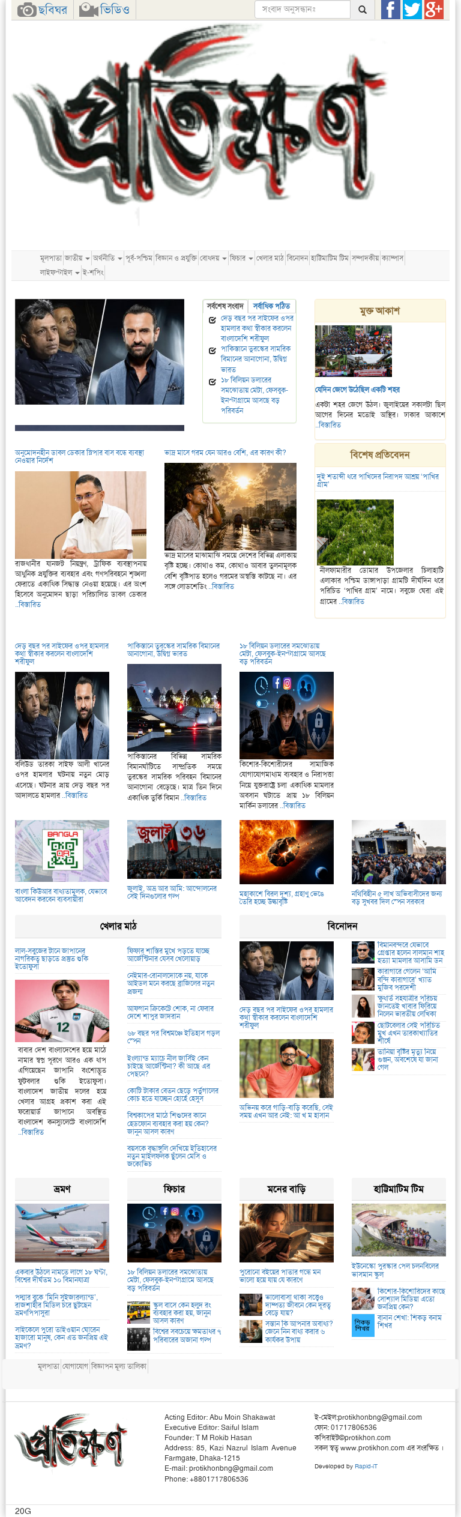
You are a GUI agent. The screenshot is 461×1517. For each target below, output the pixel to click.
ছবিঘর (52, 9)
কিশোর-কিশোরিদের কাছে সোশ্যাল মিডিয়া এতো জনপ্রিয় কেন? (411, 1299)
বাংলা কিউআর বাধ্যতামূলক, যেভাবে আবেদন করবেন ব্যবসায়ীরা (61, 895)
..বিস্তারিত (328, 425)
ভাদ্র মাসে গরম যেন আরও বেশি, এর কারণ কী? (225, 452)
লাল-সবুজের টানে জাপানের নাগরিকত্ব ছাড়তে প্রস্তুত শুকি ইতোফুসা (51, 958)
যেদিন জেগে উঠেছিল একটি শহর (357, 389)
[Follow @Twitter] (412, 9)
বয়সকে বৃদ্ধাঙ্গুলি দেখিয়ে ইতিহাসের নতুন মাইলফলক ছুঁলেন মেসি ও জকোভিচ (172, 1156)
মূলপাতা (51, 258)
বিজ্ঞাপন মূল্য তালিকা (118, 1366)
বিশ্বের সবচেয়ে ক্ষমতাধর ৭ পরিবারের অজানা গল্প (187, 1335)
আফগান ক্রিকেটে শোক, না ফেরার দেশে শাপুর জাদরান (170, 1012)
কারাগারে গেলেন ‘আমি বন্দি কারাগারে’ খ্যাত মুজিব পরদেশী (407, 979)
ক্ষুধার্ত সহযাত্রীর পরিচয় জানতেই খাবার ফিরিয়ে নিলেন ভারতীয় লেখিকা (407, 1006)
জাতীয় (74, 258)
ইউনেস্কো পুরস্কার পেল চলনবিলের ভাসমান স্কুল (395, 1270)
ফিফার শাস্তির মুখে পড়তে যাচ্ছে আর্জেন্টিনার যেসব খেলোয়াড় (168, 955)
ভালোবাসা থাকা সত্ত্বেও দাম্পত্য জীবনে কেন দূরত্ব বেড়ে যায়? (298, 1305)
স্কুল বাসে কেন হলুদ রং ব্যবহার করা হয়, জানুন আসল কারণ (182, 1312)
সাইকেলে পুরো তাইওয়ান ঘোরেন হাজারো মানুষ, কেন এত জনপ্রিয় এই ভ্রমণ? (61, 1337)
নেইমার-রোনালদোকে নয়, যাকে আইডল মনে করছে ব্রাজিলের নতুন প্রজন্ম (170, 983)
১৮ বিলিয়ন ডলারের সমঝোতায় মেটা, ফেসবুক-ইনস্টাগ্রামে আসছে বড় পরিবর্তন (254, 395)
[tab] (226, 306)
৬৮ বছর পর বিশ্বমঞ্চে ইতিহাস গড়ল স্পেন (173, 1037)
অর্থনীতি (104, 258)
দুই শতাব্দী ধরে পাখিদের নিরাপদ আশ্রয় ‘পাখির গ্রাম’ (378, 480)
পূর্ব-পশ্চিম (138, 258)
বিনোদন (297, 258)
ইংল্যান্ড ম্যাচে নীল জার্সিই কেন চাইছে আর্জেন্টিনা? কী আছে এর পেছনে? (168, 1066)
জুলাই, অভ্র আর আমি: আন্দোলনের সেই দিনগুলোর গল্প (172, 892)
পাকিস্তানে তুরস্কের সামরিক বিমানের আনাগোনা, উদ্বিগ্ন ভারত (256, 359)
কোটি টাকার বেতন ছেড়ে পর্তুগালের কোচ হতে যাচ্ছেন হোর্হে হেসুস (172, 1094)
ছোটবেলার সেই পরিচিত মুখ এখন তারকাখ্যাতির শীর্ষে (409, 1033)
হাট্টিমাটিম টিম (330, 258)
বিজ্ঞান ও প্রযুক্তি (176, 258)
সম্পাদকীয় (365, 258)
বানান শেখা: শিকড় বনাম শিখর (410, 1321)
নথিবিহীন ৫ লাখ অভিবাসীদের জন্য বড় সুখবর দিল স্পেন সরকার (397, 897)
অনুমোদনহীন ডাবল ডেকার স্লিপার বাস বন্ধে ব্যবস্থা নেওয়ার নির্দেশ (79, 456)
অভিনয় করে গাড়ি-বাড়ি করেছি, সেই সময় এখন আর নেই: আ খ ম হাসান (286, 1111)
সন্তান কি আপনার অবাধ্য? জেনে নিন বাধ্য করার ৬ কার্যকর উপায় (299, 1331)
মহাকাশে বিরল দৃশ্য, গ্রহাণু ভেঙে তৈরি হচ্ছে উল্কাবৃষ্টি (282, 897)
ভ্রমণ (62, 1189)
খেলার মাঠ (270, 258)
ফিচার (238, 258)
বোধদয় (210, 258)
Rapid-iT (366, 1466)
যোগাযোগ (75, 1366)
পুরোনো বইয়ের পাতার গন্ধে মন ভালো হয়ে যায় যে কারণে (280, 1276)
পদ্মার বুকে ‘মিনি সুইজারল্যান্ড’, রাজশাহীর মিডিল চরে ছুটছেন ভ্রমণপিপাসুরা (56, 1305)
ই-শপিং (93, 272)
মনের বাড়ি (287, 1189)
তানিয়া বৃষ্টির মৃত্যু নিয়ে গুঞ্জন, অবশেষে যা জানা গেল (408, 1059)
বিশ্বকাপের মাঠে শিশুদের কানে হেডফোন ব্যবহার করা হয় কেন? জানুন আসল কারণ (168, 1123)
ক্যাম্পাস (392, 258)
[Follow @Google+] (434, 9)
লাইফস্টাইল (57, 272)
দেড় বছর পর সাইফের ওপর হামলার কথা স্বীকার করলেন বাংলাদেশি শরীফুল (257, 328)
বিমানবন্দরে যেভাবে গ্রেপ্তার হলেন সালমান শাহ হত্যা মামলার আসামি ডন (411, 952)
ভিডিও (115, 9)
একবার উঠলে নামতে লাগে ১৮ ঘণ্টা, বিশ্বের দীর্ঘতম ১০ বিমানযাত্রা (61, 1276)
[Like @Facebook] (390, 9)
